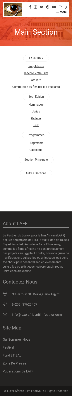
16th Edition (36, 96)
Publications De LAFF (18, 371)
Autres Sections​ (36, 173)
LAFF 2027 (36, 58)
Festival (8, 347)
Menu (63, 12)
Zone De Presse (14, 363)
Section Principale (36, 159)
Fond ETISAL (12, 355)
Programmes (36, 135)
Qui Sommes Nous (16, 339)
